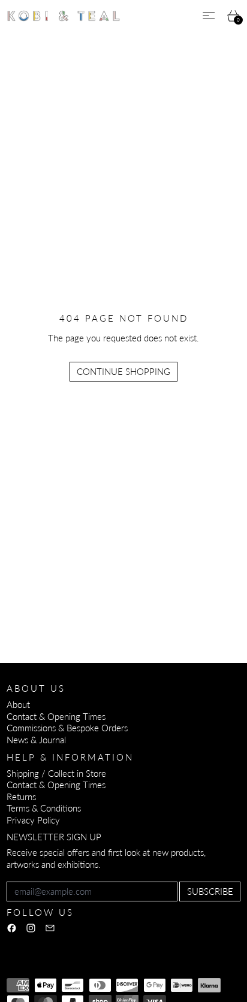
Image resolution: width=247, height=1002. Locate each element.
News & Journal (36, 739)
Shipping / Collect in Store (56, 773)
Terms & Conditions (44, 808)
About (18, 704)
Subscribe (210, 891)
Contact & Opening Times (56, 716)
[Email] (50, 928)
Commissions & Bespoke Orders (67, 727)
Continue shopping (123, 371)
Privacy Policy (33, 820)
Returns (21, 796)
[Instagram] (31, 928)
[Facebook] (12, 928)
